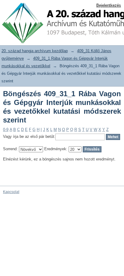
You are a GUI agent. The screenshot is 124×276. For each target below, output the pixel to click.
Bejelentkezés (108, 5)
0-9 (5, 129)
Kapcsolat (11, 192)
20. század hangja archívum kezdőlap (35, 51)
